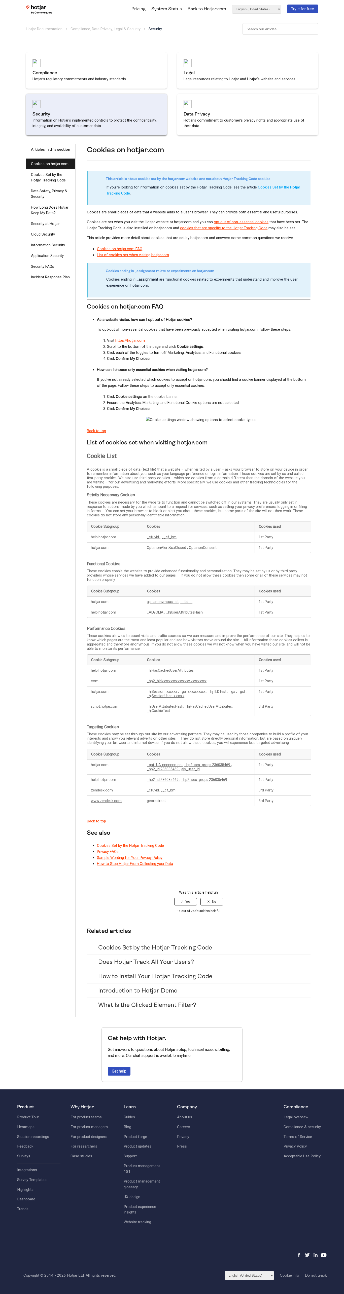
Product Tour (28, 1117)
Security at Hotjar (45, 223)
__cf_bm (169, 537)
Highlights (25, 1189)
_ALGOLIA (155, 612)
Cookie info (289, 1275)
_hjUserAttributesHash (184, 612)
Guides (129, 1117)
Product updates (137, 1146)
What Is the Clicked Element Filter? (147, 1004)
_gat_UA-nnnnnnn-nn (165, 765)
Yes (187, 901)
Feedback (25, 1146)
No (214, 901)
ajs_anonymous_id (163, 602)
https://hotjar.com (130, 340)
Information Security (48, 245)
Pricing (138, 8)
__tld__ (186, 602)
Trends (22, 1209)
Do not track (316, 1275)
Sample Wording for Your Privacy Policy (129, 857)
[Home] (39, 13)
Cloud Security (43, 234)
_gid (242, 692)
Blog (127, 1127)
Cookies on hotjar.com (49, 164)
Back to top (96, 431)
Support (130, 1156)
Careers (183, 1127)
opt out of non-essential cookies (241, 222)
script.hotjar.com (104, 706)
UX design (132, 1197)
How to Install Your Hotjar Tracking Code (155, 976)
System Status (166, 8)
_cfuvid (153, 537)
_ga (232, 692)
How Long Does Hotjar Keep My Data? (49, 210)
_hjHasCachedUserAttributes (170, 670)
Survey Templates (32, 1179)
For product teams (86, 1117)
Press (182, 1146)
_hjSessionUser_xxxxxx (165, 696)
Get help (119, 1071)
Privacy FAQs (108, 851)
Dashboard (26, 1199)
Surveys (23, 1156)
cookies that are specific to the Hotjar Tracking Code (223, 228)
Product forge (135, 1136)
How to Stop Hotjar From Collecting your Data (135, 863)
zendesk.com (102, 790)
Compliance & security (302, 1127)
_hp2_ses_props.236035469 (207, 765)
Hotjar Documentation (44, 29)
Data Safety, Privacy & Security (49, 194)
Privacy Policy (295, 1146)
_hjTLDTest (217, 692)
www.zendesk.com (106, 801)
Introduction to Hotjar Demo (138, 990)
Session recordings (33, 1136)
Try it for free (302, 9)
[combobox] (280, 29)
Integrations (27, 1170)
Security (155, 29)
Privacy (183, 1136)
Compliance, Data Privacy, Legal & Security (106, 29)
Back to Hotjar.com (207, 8)
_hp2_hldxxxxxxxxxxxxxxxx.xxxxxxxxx (177, 681)
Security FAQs (42, 266)
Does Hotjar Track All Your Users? (146, 961)
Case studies (81, 1156)
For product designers (89, 1136)
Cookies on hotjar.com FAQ (119, 249)
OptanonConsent (203, 548)
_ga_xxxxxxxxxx (193, 692)
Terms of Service (298, 1136)
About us (184, 1117)
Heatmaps (26, 1127)
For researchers (84, 1146)
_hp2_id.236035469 (163, 769)
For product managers (89, 1127)
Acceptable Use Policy (302, 1156)
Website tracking (137, 1222)
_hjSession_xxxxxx (162, 692)
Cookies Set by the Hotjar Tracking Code (48, 177)
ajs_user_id (190, 769)
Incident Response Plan (50, 277)
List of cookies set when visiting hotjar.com (133, 255)
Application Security (47, 255)
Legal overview (296, 1117)
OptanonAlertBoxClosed (167, 548)
